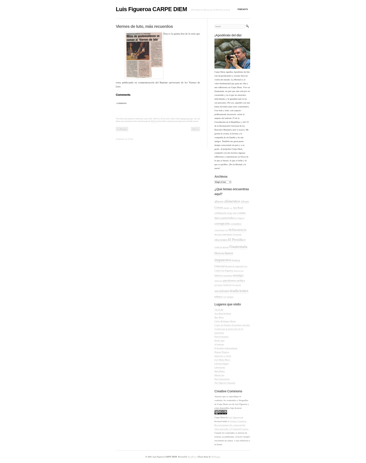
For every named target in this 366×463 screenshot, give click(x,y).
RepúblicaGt (227, 285)
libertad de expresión (234, 266)
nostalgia (238, 275)
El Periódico (236, 239)
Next (195, 129)
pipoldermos (230, 280)
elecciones (221, 239)
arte (231, 208)
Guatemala (238, 246)
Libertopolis (219, 367)
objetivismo (218, 281)
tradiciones (239, 290)
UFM (224, 297)
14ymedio (218, 309)
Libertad (219, 266)
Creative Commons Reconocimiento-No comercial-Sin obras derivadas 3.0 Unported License (231, 425)
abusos (219, 201)
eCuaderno (219, 344)
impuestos (222, 259)
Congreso (240, 218)
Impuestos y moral (222, 355)
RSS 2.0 (154, 121)
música (218, 275)
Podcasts (243, 9)
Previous (122, 129)
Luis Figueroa (227, 270)
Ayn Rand (238, 207)
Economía (237, 234)
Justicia (236, 260)
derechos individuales (223, 234)
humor (229, 253)
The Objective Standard (224, 382)
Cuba (226, 230)
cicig (229, 213)
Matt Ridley (219, 371)
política (241, 280)
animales (226, 208)
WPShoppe (215, 456)
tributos (218, 296)
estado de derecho (221, 247)
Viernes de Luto (186, 119)
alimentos (232, 201)
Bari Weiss (219, 317)
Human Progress (221, 352)
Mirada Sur (219, 375)
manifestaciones (239, 271)
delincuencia (237, 229)
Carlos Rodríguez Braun (225, 321)
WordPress (192, 456)
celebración (220, 213)
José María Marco (222, 359)
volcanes (230, 296)
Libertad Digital (221, 363)
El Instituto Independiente (225, 348)
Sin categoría (236, 285)
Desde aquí (219, 340)
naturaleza (227, 275)
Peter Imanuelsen (222, 379)
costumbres (236, 223)
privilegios (218, 285)
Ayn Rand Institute (222, 313)
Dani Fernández (221, 336)
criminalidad (219, 230)
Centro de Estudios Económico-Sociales (232, 325)
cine (234, 213)
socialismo (221, 290)
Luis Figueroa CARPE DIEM (151, 9)
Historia (219, 253)
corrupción (222, 223)
